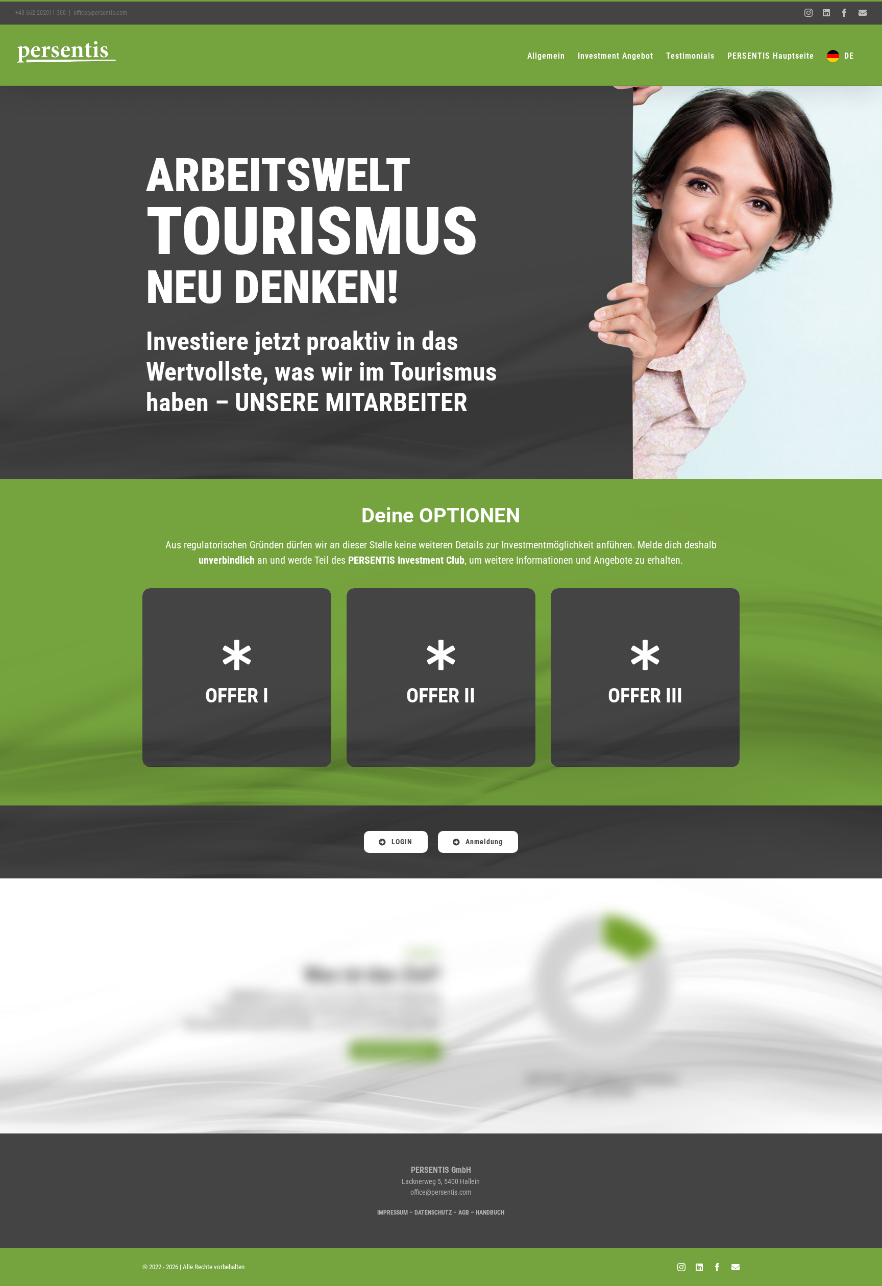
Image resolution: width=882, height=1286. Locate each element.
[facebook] (717, 1267)
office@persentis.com (100, 12)
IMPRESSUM (392, 1212)
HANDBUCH (490, 1212)
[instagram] (681, 1267)
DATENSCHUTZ (433, 1212)
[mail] (735, 1267)
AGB (463, 1212)
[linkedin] (699, 1267)
